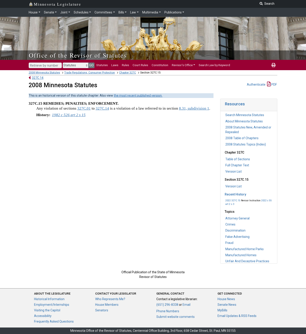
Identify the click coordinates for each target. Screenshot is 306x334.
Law (133, 12)
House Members (107, 304)
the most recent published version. (138, 95)
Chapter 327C (127, 72)
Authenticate (256, 84)
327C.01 (84, 108)
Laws (114, 65)
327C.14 (37, 78)
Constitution (160, 65)
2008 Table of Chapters (242, 138)
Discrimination (235, 230)
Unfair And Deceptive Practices (247, 261)
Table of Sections (237, 159)
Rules (125, 65)
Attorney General (237, 218)
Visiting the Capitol (47, 310)
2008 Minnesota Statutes (44, 72)
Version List (233, 171)
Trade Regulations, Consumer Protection (89, 72)
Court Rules (140, 65)
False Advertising (237, 237)
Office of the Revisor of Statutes (78, 55)
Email (186, 304)
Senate (49, 12)
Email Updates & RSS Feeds (237, 316)
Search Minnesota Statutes (244, 115)
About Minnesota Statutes (244, 121)
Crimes (230, 224)
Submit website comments (175, 317)
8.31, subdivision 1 (194, 108)
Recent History (235, 194)
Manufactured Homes (240, 255)
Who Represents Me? (110, 299)
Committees (103, 12)
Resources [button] (235, 104)
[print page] (273, 65)
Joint (63, 12)
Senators (101, 310)
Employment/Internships (51, 304)
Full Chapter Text (237, 165)
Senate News (227, 304)
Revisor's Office (182, 65)
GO (91, 65)
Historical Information (49, 299)
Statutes (102, 65)
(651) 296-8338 (167, 304)
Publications (173, 12)
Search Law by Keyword (214, 65)
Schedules (81, 12)
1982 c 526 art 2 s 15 (69, 115)
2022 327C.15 (232, 200)
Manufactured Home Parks (244, 249)
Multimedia (150, 12)
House (33, 12)
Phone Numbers (167, 311)
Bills (121, 12)
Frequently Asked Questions (54, 321)
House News (226, 299)
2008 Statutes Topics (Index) (245, 144)
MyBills (222, 310)
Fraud (229, 243)
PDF (274, 84)
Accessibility (43, 316)
